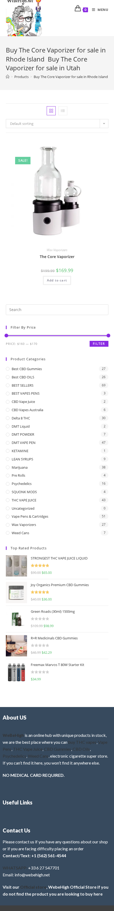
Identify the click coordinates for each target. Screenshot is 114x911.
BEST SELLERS (22, 385)
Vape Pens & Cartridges (30, 516)
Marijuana (20, 467)
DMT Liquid (21, 426)
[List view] (62, 110)
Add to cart (57, 280)
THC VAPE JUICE (24, 500)
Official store (33, 886)
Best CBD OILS (23, 377)
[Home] (7, 76)
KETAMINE (20, 450)
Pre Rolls (18, 475)
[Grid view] (51, 110)
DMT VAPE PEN (24, 442)
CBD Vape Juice (23, 401)
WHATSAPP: (15, 867)
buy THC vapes (82, 742)
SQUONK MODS (24, 491)
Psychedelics (22, 483)
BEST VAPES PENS (26, 393)
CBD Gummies (57, 748)
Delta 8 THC (21, 418)
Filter (99, 343)
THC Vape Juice (27, 748)
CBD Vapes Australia (27, 409)
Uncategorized (23, 508)
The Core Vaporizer (57, 256)
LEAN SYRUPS (22, 459)
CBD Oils (81, 748)
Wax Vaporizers (57, 250)
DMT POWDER (23, 434)
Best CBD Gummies (27, 368)
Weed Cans (20, 532)
